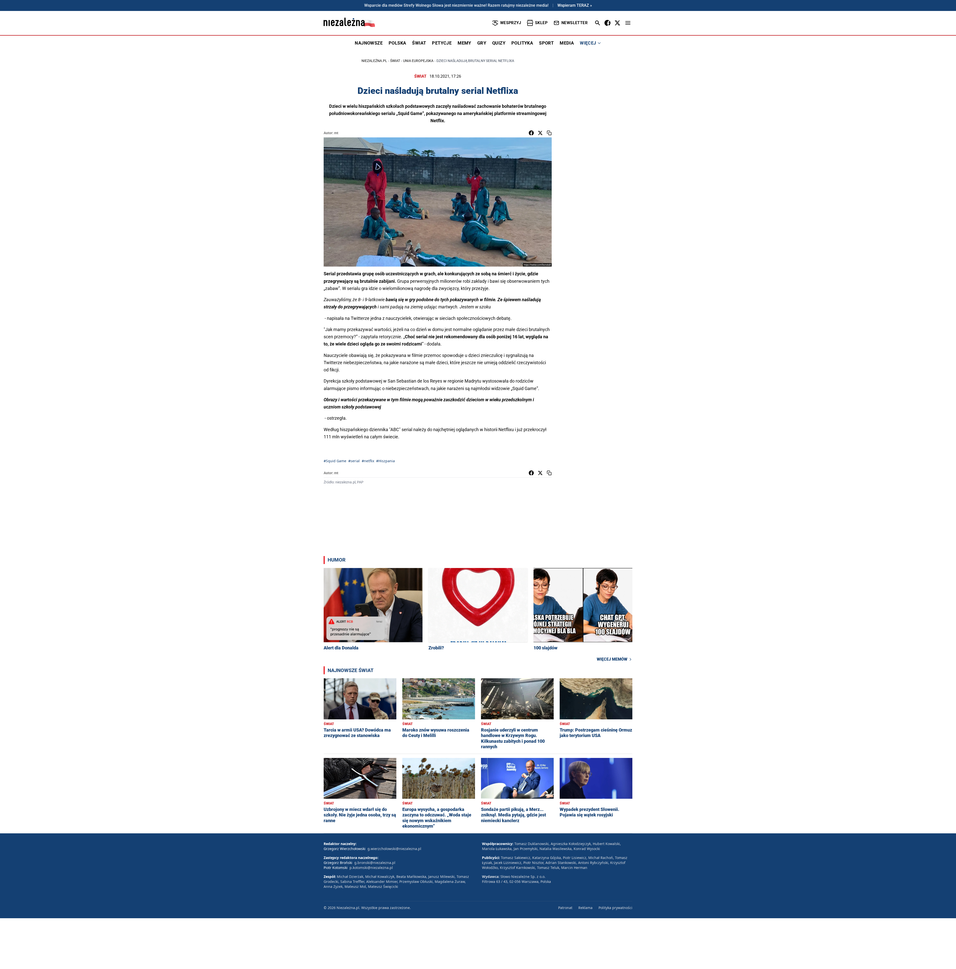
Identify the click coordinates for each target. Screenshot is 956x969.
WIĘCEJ (588, 43)
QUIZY (498, 43)
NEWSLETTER (574, 22)
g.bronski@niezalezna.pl (374, 862)
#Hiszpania (385, 460)
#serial (354, 460)
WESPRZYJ (510, 22)
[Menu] (627, 23)
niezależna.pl (374, 61)
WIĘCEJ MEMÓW (612, 659)
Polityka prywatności (615, 907)
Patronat (565, 907)
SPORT (546, 43)
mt (336, 133)
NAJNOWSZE (369, 43)
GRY (481, 43)
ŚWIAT (419, 43)
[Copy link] (549, 132)
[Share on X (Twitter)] (540, 132)
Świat (395, 61)
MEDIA (567, 43)
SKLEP (541, 22)
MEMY (464, 43)
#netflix (368, 460)
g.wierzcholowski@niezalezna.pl (394, 848)
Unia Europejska (418, 61)
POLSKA (397, 43)
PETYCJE (442, 43)
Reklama (585, 907)
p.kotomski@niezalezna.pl (371, 867)
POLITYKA (522, 43)
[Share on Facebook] (531, 132)
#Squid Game (335, 460)
